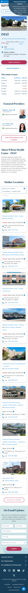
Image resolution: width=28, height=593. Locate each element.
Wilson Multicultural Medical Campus (15, 39)
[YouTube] (19, 570)
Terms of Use (17, 587)
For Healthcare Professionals (11, 565)
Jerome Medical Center (11, 480)
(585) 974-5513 (9, 49)
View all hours (21, 43)
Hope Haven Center (8, 478)
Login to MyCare (14, 62)
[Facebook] (5, 570)
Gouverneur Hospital (10, 444)
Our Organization (7, 561)
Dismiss (20, 14)
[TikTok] (23, 570)
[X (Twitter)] (14, 575)
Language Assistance (18, 584)
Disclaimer (7, 584)
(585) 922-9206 (13, 341)
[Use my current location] (24, 188)
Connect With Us (7, 557)
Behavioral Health (10, 11)
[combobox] (2, 543)
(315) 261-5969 (12, 456)
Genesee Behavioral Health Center (12, 252)
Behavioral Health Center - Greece (12, 216)
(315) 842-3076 (13, 417)
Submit (14, 549)
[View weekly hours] (24, 222)
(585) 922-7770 (13, 266)
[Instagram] (9, 570)
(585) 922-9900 (13, 492)
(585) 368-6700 (13, 302)
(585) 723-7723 (13, 230)
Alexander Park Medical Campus (14, 255)
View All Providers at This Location (14, 139)
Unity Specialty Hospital (11, 368)
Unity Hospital (8, 218)
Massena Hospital (9, 407)
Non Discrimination (14, 590)
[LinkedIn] (14, 570)
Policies (10, 587)
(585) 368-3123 (12, 380)
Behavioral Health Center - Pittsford (13, 325)
